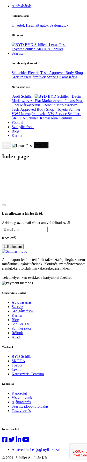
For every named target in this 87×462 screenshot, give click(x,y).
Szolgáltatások (23, 127)
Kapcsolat (19, 393)
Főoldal (17, 122)
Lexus (16, 369)
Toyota (17, 365)
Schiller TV (20, 324)
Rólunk (17, 333)
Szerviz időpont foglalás (30, 406)
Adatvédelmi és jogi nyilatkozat (36, 449)
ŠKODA (18, 361)
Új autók (18, 25)
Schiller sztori (22, 328)
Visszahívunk (22, 398)
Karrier (17, 135)
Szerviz (17, 53)
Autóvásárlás (21, 6)
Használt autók (37, 25)
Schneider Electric (25, 73)
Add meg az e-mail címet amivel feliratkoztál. (36, 223)
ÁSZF (16, 337)
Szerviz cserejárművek (29, 77)
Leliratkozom (13, 247)
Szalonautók (59, 25)
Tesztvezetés (21, 411)
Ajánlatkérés (21, 402)
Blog (15, 131)
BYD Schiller (22, 356)
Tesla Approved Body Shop (61, 73)
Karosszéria (68, 77)
